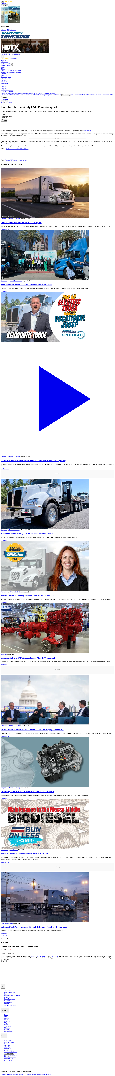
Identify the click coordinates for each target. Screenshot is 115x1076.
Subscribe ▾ (4, 5)
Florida (7, 160)
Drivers (3, 67)
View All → (4, 935)
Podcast (44, 93)
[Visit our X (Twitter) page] (5, 943)
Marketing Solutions (89, 95)
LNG (10, 160)
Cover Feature (8, 1)
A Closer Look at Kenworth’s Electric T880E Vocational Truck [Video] (33, 460)
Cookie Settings (66, 95)
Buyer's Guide (51, 93)
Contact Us (37, 95)
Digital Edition (11, 30)
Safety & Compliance (7, 90)
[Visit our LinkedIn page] (3, 943)
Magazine (20, 93)
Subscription (4, 95)
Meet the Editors (12, 95)
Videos (15, 93)
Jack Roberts (14, 850)
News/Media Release (16, 281)
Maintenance (4, 83)
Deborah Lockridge (14, 218)
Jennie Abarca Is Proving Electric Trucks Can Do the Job (27, 596)
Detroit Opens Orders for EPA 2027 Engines (21, 222)
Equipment (4, 73)
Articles (17, 1)
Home (2, 102)
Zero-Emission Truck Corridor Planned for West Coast (26, 284)
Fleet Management (6, 77)
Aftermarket (4, 60)
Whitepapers (33, 93)
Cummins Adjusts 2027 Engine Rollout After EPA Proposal (28, 658)
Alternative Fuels (17, 160)
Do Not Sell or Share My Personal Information (37, 1074)
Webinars (39, 93)
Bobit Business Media (77, 95)
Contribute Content (100, 95)
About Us (31, 95)
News (13, 1)
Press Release (110, 95)
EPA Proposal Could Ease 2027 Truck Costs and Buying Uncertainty (32, 729)
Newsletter (20, 95)
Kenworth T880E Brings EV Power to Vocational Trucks (27, 533)
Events (28, 93)
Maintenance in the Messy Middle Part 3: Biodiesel (24, 854)
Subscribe (3, 30)
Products (3, 86)
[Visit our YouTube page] (7, 943)
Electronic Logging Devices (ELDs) (11, 70)
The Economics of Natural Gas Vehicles (17, 149)
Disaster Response (6, 63)
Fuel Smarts (4, 80)
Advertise (26, 95)
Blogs (24, 93)
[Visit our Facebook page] (2, 943)
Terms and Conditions (55, 95)
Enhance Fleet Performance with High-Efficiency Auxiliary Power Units (34, 927)
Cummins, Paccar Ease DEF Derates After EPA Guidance (27, 791)
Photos (3, 93)
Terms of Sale (20, 1074)
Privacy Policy (45, 95)
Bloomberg (87, 130)
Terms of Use (13, 1074)
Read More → (5, 229)
